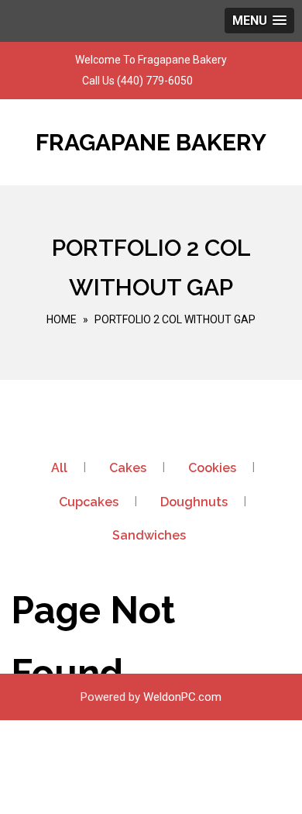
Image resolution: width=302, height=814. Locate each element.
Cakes (127, 467)
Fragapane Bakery (151, 142)
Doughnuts (194, 502)
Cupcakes (88, 502)
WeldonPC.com (182, 697)
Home (61, 319)
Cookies (212, 467)
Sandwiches (149, 535)
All (59, 467)
